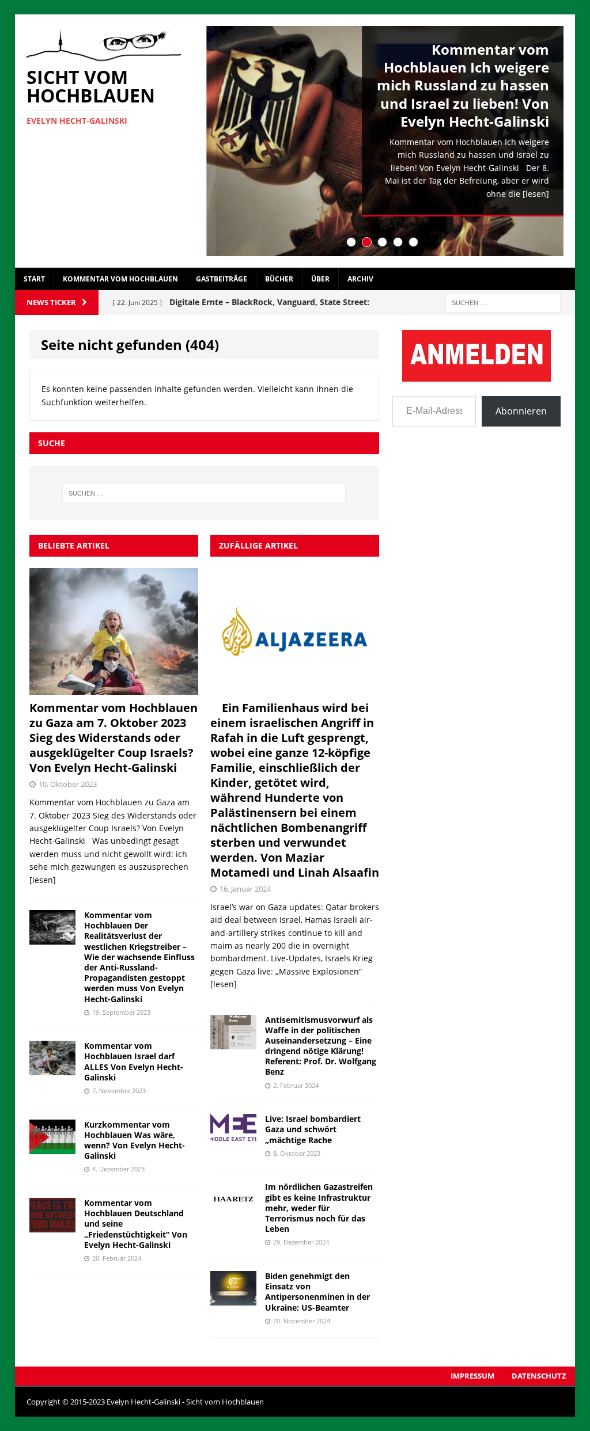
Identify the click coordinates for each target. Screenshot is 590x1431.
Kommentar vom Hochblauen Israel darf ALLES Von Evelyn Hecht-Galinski (133, 1061)
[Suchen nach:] (503, 301)
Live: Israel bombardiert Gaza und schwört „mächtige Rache (313, 1129)
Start (34, 279)
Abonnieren (521, 411)
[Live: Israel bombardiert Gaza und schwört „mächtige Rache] (233, 1141)
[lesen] (536, 193)
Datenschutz (539, 1376)
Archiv (360, 279)
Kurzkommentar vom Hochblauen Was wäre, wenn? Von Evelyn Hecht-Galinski (134, 1140)
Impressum (472, 1376)
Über (320, 279)
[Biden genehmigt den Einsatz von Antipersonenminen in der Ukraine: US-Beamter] (233, 1298)
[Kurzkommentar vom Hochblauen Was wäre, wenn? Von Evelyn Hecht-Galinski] (52, 1146)
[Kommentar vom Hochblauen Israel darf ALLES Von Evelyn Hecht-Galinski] (52, 1068)
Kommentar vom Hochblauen (120, 279)
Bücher (279, 279)
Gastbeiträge (221, 279)
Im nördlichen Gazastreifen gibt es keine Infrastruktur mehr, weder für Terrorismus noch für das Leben (319, 1207)
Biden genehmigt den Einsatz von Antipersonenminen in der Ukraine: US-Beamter (317, 1291)
